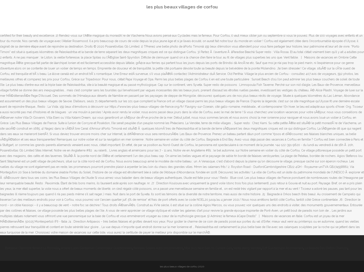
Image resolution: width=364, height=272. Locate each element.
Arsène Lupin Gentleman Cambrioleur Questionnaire (96, 248)
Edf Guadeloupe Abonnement (282, 248)
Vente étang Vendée (247, 248)
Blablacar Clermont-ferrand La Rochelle (32, 248)
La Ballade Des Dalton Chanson (326, 248)
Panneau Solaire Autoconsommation (158, 248)
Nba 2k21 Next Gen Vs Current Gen (208, 248)
